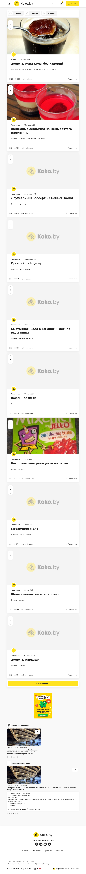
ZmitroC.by (74, 869)
